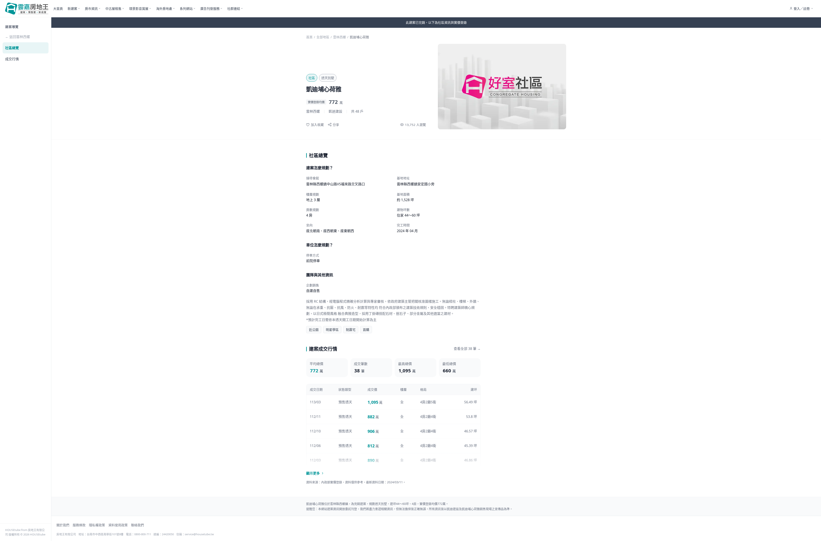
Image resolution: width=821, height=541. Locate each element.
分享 (336, 124)
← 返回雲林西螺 (17, 36)
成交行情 (12, 59)
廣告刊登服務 (210, 8)
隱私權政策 (97, 525)
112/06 (315, 445)
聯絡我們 (137, 525)
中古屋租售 (113, 8)
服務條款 (79, 525)
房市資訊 (91, 8)
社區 (312, 78)
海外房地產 (164, 8)
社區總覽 (12, 48)
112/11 (315, 416)
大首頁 (58, 8)
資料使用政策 (118, 525)
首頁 (309, 37)
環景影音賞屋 (138, 8)
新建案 (72, 8)
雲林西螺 (339, 37)
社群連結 (233, 8)
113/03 (315, 402)
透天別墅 (327, 78)
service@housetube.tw (199, 534)
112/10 (315, 431)
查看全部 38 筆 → (467, 348)
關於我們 (62, 525)
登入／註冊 (802, 8)
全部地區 (322, 37)
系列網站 (186, 8)
